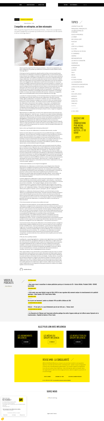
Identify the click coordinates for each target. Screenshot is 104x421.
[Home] (52, 6)
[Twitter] (17, 36)
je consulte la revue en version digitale (62, 380)
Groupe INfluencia (30, 5)
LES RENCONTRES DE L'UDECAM (34, 302)
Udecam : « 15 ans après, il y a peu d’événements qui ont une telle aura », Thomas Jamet (51, 307)
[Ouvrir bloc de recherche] (15, 5)
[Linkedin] (19, 36)
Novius (55, 413)
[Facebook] (15, 36)
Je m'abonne (25, 342)
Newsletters (41, 5)
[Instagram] (53, 395)
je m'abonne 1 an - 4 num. (59, 376)
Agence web (50, 413)
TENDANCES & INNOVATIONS (26, 19)
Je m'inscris (78, 342)
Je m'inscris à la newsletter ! (78, 137)
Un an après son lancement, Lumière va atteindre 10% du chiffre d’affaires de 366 (49, 300)
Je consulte (52, 342)
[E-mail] (22, 36)
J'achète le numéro (47, 376)
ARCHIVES (17, 19)
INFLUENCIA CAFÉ (32, 280)
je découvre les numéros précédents (75, 376)
